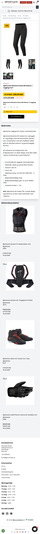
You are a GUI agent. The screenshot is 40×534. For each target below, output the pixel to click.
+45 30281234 (5, 454)
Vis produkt (6, 255)
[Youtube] (11, 513)
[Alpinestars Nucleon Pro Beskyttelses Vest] (20, 224)
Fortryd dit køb (5, 477)
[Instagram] (7, 513)
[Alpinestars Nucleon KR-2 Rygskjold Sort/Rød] (20, 280)
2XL (5, 107)
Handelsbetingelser (7, 472)
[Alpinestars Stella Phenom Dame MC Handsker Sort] (20, 395)
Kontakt (3, 469)
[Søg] (37, 7)
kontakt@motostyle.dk (8, 457)
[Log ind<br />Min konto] (34, 2)
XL (17, 107)
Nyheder (23, 2)
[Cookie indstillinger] (3, 531)
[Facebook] (3, 513)
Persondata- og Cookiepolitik (10, 475)
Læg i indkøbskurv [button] (16, 116)
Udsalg (29, 2)
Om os (3, 466)
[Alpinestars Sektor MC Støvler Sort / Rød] (20, 339)
